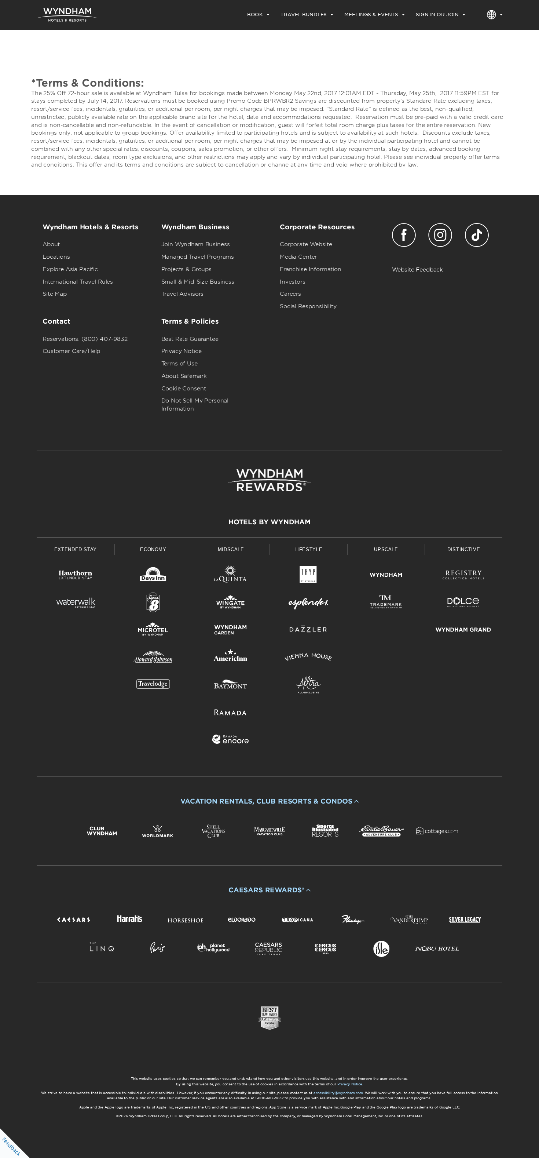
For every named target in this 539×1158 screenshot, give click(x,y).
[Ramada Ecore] (230, 740)
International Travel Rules (78, 281)
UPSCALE (386, 549)
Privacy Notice (181, 351)
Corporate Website (306, 244)
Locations (56, 257)
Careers (290, 294)
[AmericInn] (230, 658)
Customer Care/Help (71, 351)
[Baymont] (230, 686)
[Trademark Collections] (386, 603)
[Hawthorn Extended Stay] (75, 576)
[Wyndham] (386, 576)
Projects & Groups (186, 269)
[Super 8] (153, 603)
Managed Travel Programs (197, 257)
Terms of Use (179, 363)
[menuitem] (258, 14)
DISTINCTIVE (463, 549)
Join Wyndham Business (195, 244)
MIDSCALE (231, 549)
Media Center (298, 257)
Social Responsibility (308, 306)
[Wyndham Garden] (230, 631)
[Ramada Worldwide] (230, 713)
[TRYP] (308, 576)
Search (471, 42)
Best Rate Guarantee (190, 339)
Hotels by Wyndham (269, 522)
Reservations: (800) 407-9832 (85, 339)
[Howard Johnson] (153, 658)
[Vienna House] (308, 658)
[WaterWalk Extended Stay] (75, 603)
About (51, 244)
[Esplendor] (308, 603)
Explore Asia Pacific (70, 269)
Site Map (55, 294)
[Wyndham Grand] (463, 631)
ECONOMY (153, 549)
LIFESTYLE (308, 549)
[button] (269, 801)
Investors (292, 281)
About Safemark (184, 376)
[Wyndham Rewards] (269, 480)
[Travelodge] (153, 686)
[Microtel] (153, 631)
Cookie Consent (183, 388)
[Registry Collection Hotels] (463, 576)
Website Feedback (417, 269)
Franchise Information (310, 269)
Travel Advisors (182, 294)
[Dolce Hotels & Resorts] (463, 603)
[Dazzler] (308, 631)
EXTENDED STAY (75, 549)
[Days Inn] (153, 576)
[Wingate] (230, 603)
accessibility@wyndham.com (338, 1093)
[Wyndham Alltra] (308, 686)
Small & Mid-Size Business (197, 281)
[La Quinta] (230, 576)
